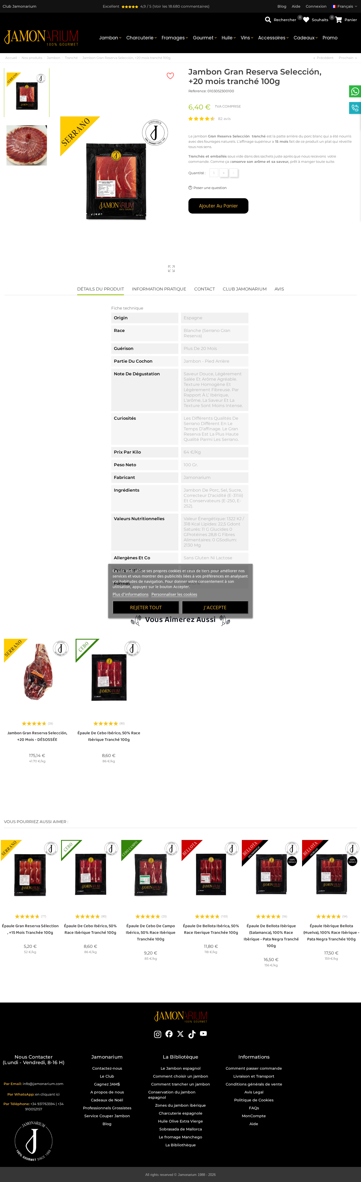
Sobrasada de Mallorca (180, 1129)
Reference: (197, 91)
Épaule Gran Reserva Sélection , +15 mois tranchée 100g (30, 929)
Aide (253, 1123)
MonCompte (254, 1116)
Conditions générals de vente (254, 1084)
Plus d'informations (131, 594)
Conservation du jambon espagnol (172, 1095)
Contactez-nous (107, 1068)
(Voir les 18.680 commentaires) (181, 6)
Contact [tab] (204, 289)
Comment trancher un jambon (180, 1084)
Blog (107, 1123)
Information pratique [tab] (159, 289)
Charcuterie (142, 38)
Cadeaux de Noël (107, 1100)
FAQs (254, 1108)
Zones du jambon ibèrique (180, 1105)
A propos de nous (107, 1092)
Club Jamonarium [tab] (245, 289)
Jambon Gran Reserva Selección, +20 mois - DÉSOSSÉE (37, 736)
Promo (330, 38)
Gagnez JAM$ (107, 1084)
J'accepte (215, 607)
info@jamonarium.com (43, 1084)
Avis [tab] (279, 289)
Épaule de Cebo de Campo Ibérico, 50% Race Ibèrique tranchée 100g (150, 933)
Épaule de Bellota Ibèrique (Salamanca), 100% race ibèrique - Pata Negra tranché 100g (271, 936)
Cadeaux (306, 38)
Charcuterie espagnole (180, 1113)
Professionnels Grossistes (107, 1108)
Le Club (107, 1076)
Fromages (175, 38)
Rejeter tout (146, 607)
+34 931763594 (42, 1104)
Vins (247, 38)
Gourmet (205, 38)
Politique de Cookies (254, 1100)
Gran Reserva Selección (229, 136)
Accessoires (274, 38)
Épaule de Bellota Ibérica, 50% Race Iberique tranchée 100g (211, 929)
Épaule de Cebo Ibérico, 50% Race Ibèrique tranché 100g (108, 736)
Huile (229, 38)
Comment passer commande (254, 1068)
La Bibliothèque (180, 1145)
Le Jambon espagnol (181, 1068)
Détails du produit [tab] (100, 289)
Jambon (110, 38)
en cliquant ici (47, 1094)
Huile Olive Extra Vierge (180, 1121)
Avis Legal (253, 1092)
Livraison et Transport (253, 1076)
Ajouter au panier (218, 206)
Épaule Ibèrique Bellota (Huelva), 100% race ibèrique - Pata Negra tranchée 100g (331, 933)
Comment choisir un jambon (180, 1076)
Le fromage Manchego (180, 1137)
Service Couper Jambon (107, 1116)
